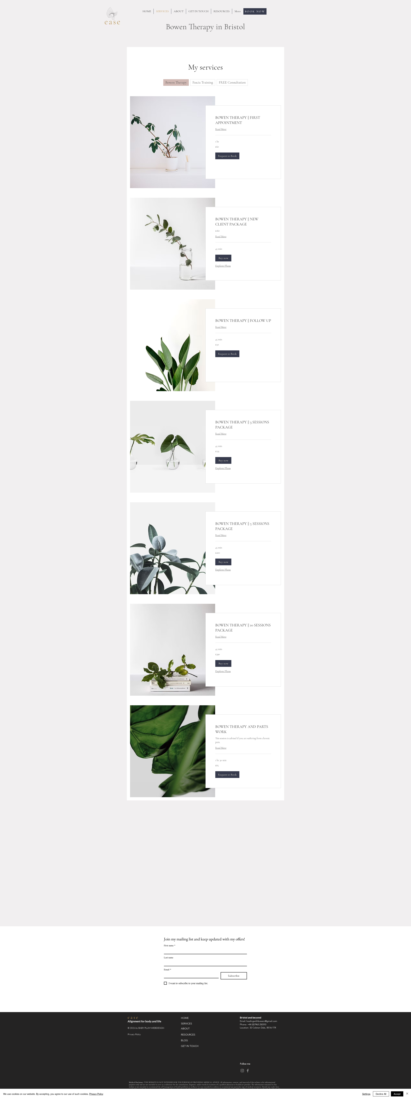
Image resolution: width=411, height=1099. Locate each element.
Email (167, 969)
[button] (227, 156)
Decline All (381, 1093)
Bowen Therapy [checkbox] (176, 82)
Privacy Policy (134, 1034)
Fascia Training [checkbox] (202, 82)
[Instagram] (242, 1070)
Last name (168, 957)
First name (169, 945)
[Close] (407, 1093)
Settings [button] (366, 1093)
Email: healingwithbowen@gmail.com (259, 1021)
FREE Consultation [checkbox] (232, 82)
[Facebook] (247, 1070)
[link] (243, 120)
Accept (397, 1093)
